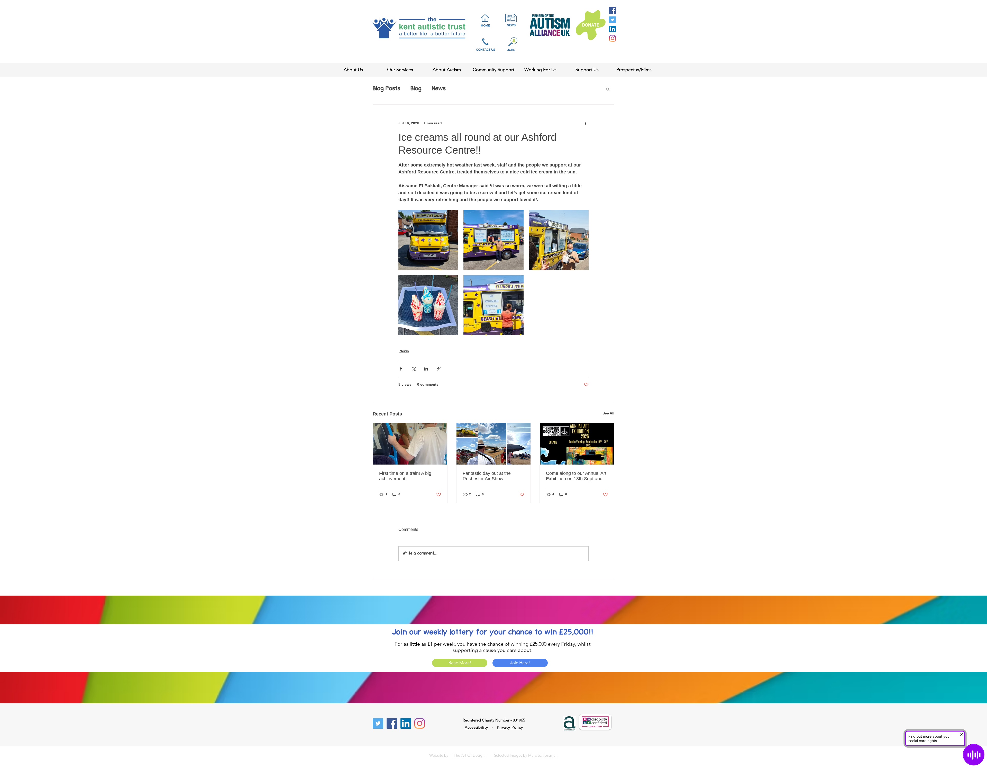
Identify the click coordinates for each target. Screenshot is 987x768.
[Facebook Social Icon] (612, 10)
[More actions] (585, 123)
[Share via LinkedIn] (426, 368)
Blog (416, 89)
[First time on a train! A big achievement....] (410, 444)
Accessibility (476, 727)
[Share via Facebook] (400, 368)
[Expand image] (428, 240)
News (439, 89)
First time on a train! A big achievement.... (405, 476)
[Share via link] (438, 368)
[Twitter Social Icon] (612, 19)
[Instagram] (612, 38)
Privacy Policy (510, 727)
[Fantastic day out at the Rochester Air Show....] (493, 444)
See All (608, 413)
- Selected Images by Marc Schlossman (522, 755)
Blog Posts (386, 89)
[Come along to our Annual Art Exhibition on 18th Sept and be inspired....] (577, 444)
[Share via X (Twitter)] (413, 368)
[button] (607, 89)
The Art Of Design (470, 755)
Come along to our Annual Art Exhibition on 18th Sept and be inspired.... (576, 476)
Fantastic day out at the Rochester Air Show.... (487, 476)
